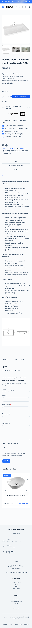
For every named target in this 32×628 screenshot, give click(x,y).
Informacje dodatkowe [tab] (16, 165)
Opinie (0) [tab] (16, 169)
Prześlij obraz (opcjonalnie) (10, 443)
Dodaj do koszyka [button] (23, 503)
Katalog (16, 586)
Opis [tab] (16, 161)
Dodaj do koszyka (20, 96)
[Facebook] (26, 1)
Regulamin (16, 599)
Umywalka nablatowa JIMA (16, 495)
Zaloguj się (16, 609)
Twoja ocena (4, 390)
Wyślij (6, 461)
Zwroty (16, 584)
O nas (16, 624)
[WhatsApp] (29, 1)
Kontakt (16, 603)
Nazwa (4, 395)
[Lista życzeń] (22, 7)
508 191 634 (8, 1)
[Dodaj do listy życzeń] (2, 101)
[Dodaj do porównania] (5, 101)
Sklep (10, 624)
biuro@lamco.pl (19, 1)
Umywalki (16, 498)
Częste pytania (16, 582)
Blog (21, 624)
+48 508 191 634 (10, 547)
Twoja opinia (6, 423)
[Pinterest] (6, 145)
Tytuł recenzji (6, 414)
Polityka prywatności (16, 601)
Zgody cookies (16, 589)
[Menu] (29, 7)
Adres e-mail (6, 405)
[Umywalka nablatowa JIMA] (16, 482)
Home (5, 624)
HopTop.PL (16, 618)
